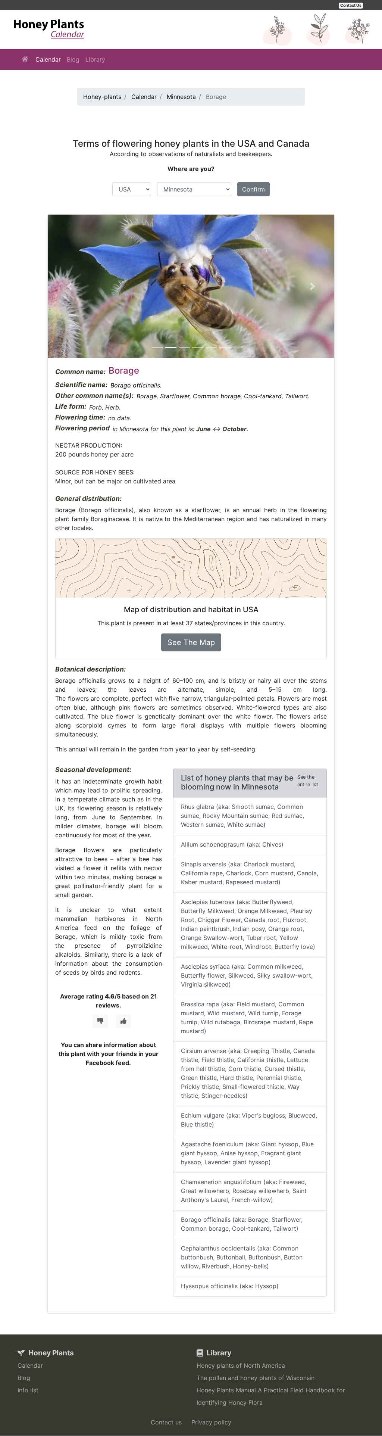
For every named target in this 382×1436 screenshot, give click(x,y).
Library (95, 59)
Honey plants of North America (241, 1365)
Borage (147, 396)
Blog (73, 59)
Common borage (217, 396)
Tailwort (296, 396)
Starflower (175, 396)
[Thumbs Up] (123, 1021)
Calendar (48, 59)
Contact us (166, 1422)
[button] (69, 286)
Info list (28, 1390)
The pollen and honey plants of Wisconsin (255, 1378)
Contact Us (350, 5)
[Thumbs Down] (100, 1021)
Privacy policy (211, 1422)
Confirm (253, 189)
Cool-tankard (263, 396)
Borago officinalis (135, 385)
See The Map (191, 642)
